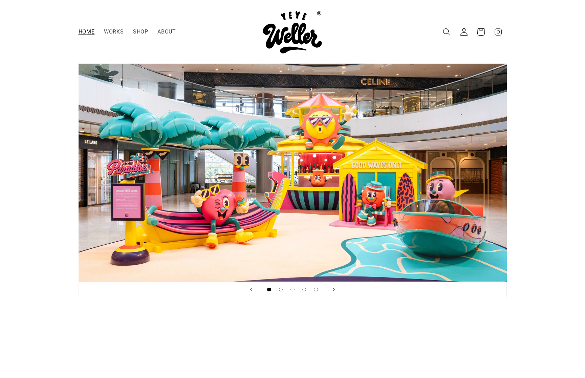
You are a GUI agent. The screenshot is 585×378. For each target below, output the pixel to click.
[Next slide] (333, 289)
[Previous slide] (251, 289)
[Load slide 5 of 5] (316, 289)
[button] (446, 32)
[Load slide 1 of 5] (269, 289)
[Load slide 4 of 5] (304, 289)
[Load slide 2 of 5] (281, 289)
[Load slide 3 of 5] (293, 289)
